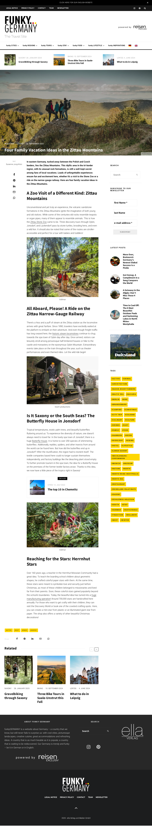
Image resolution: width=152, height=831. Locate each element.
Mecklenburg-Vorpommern (120, 457)
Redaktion (9, 144)
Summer (117, 510)
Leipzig (120, 58)
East (17, 630)
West (115, 520)
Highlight (118, 440)
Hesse (129, 435)
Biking (70, 56)
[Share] (14, 174)
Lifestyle (128, 445)
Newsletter (62, 8)
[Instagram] (134, 8)
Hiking (130, 440)
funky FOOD (77, 45)
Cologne (130, 415)
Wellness (132, 515)
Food (125, 430)
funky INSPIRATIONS (116, 45)
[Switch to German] (130, 45)
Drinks (116, 425)
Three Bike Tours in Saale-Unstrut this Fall (80, 62)
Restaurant (119, 484)
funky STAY (62, 45)
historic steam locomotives (65, 333)
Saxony (22, 58)
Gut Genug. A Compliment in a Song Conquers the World (131, 279)
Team (51, 8)
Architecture (120, 384)
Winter (125, 520)
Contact (42, 8)
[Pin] (14, 180)
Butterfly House (39, 441)
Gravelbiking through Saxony (33, 62)
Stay (125, 504)
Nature (116, 468)
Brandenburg (120, 404)
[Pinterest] (139, 8)
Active (9, 630)
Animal (127, 379)
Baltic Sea (118, 394)
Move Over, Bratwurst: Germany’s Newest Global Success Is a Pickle (130, 261)
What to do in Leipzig (127, 62)
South (116, 504)
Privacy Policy (27, 8)
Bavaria (132, 394)
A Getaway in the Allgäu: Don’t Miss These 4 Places (131, 294)
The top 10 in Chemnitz (62, 489)
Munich (117, 463)
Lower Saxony (120, 451)
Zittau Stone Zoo (38, 222)
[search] (137, 174)
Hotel (116, 445)
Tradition (118, 515)
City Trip (117, 415)
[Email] (14, 192)
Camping (117, 409)
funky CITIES (11, 45)
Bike (125, 399)
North (127, 468)
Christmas (131, 409)
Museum (128, 463)
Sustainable (131, 510)
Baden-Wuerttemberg (124, 389)
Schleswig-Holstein (123, 499)
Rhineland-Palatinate (124, 489)
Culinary (117, 420)
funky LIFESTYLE (95, 45)
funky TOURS (46, 45)
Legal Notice (12, 8)
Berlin (116, 399)
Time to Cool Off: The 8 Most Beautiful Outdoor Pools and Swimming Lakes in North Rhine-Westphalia (131, 314)
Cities (50, 485)
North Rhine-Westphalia (126, 474)
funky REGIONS (29, 45)
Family (25, 630)
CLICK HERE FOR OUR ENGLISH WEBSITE (76, 2)
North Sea (118, 479)
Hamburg (117, 435)
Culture (130, 420)
